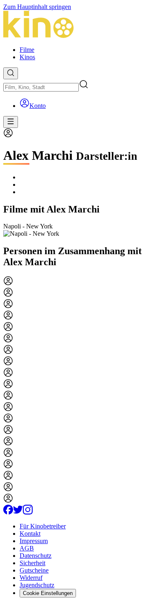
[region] (73, 230)
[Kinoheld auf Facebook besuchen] (8, 512)
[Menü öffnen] (10, 122)
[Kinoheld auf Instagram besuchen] (28, 512)
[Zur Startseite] (73, 25)
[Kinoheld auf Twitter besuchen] (18, 512)
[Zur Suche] (10, 73)
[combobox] (41, 87)
